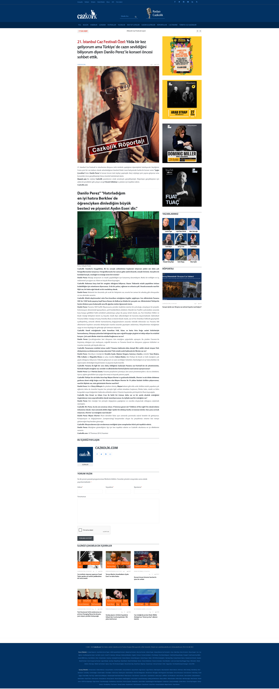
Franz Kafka (85, 675)
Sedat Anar (166, 681)
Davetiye (113, 655)
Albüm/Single (149, 652)
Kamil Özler (88, 678)
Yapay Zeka (169, 664)
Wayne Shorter (168, 684)
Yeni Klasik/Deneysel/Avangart (180, 664)
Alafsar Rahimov (101, 670)
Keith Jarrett (95, 678)
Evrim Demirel (187, 672)
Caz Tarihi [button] (86, 563)
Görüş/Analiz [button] (95, 563)
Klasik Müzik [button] (110, 604)
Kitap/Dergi (117, 661)
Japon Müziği (104, 661)
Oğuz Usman (96, 681)
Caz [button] (80, 563)
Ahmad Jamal (92, 670)
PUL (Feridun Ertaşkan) (118, 664)
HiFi (113, 2)
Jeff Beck (165, 675)
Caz (197, 652)
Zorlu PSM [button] (124, 604)
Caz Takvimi (173, 25)
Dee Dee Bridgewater (139, 672)
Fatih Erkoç (195, 672)
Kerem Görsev (118, 678)
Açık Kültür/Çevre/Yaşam (103, 652)
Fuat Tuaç (91, 675)
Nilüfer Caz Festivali (100, 664)
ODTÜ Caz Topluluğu (87, 681)
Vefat (164, 664)
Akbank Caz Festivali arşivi (100, 31)
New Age (91, 664)
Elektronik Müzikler (126, 655)
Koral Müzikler (166, 661)
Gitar (97, 658)
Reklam (87, 2)
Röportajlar (162, 25)
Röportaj (143, 664)
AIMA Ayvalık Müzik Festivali (117, 652)
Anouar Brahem (109, 670)
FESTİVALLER (112, 25)
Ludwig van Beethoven (153, 678)
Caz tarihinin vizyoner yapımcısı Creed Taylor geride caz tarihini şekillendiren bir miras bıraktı (89, 576)
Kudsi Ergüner (126, 678)
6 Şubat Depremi (92, 652)
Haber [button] (95, 601)
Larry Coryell (134, 678)
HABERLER (93, 25)
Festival (139, 655)
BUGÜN (85, 25)
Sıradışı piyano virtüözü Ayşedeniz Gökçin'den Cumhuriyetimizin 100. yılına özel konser (117, 617)
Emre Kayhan (170, 672)
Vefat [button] (80, 566)
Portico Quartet (127, 681)
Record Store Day (129, 664)
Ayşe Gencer (142, 670)
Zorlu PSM (191, 664)
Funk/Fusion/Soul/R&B (194, 655)
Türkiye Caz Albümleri (187, 25)
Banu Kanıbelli (165, 670)
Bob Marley (194, 670)
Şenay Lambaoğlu (174, 681)
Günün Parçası (144, 658)
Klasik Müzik (101, 2)
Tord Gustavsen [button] (96, 604)
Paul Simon (119, 681)
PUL (79, 25)
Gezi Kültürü (91, 658)
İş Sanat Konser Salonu (179, 658)
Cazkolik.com (81, 64)
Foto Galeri (119, 2)
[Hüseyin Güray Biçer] (167, 254)
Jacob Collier (143, 675)
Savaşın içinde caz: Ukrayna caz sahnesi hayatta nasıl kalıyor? (182, 307)
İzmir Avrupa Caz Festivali (94, 661)
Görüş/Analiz (102, 658)
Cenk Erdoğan (93, 672)
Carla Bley (86, 672)
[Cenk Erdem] (192, 239)
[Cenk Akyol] (167, 239)
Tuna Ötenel (145, 684)
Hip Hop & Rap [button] (111, 566)
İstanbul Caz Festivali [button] (141, 566)
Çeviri (102, 655)
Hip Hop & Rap (169, 658)
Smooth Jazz (149, 664)
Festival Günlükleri (146, 655)
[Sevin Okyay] (180, 254)
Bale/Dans (176, 652)
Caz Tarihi (98, 655)
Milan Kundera (171, 678)
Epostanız (138, 487)
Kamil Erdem (81, 678)
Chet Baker (108, 672)
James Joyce (159, 675)
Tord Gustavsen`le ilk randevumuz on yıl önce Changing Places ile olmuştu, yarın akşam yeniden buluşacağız (89, 614)
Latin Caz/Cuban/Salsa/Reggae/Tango (180, 661)
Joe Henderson (171, 675)
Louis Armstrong (142, 678)
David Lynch (122, 672)
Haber (150, 658)
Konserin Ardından (157, 661)
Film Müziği (155, 655)
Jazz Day (111, 661)
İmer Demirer (135, 675)
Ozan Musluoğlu (104, 681)
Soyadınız (110, 487)
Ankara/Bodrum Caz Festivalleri (162, 652)
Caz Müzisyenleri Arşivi (89, 655)
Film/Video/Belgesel (164, 655)
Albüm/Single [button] (111, 563)
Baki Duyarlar (157, 670)
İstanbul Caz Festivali (191, 658)
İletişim (93, 2)
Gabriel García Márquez (101, 675)
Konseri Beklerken (146, 661)
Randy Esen (135, 681)
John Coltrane (179, 675)
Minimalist (193, 661)
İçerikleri (85, 464)
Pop (111, 664)
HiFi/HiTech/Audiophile (159, 658)
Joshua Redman (196, 675)
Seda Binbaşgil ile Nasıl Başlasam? (154, 681)
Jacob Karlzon (151, 675)
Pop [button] (118, 604)
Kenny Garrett (110, 678)
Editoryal (118, 655)
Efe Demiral (149, 672)
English (134, 655)
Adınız (80, 487)
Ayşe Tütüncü (149, 670)
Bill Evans (180, 670)
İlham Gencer (128, 675)
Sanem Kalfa (142, 681)
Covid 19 (107, 655)
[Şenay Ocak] (180, 239)
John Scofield (187, 675)
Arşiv (172, 652)
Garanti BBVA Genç (82, 658)
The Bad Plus (107, 684)
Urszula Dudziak (160, 684)
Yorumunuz (81, 497)
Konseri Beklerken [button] (84, 604)
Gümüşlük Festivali (116, 658)
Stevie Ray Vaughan (192, 681)
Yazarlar (121, 25)
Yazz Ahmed (176, 684)
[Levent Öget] (167, 224)
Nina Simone (194, 678)
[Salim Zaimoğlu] (192, 224)
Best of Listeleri (184, 652)
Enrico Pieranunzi (178, 672)
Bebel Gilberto (173, 670)
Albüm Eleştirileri (148, 25)
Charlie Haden (101, 672)
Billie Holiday (187, 670)
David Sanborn (129, 672)
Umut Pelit (152, 684)
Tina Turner (114, 684)
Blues (108, 2)
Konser (139, 661)
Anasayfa (80, 2)
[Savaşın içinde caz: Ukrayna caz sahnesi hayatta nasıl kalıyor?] (182, 286)
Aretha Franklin (118, 670)
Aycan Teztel (135, 670)
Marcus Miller (163, 678)
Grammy (109, 658)
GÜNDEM (102, 25)
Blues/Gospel (192, 652)
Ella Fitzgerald (162, 672)
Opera (107, 664)
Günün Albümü (126, 658)
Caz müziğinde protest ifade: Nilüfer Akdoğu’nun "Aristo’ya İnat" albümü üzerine (145, 617)
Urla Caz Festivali (157, 664)
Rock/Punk (137, 664)
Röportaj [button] (152, 566)
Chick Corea (115, 672)
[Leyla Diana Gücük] (180, 224)
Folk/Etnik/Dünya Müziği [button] (114, 601)
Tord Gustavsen (137, 684)
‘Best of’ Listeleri (133, 25)
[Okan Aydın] (192, 254)
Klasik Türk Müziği (132, 661)
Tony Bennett (129, 684)
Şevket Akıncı (182, 681)
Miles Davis (179, 678)
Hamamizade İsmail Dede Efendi (116, 675)
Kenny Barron (102, 678)
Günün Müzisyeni (135, 658)
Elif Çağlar (155, 672)
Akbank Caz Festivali (131, 652)
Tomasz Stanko (121, 684)
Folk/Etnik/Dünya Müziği (176, 655)
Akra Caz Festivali (141, 652)
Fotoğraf (185, 655)
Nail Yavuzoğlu (186, 678)
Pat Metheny (112, 681)
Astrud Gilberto (127, 670)
